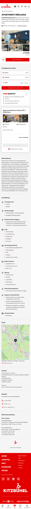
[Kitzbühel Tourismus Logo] (6, 6)
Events (20, 507)
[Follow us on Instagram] (8, 479)
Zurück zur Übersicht (8, 11)
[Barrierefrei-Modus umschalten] (15, 6)
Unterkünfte (27, 507)
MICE (4, 463)
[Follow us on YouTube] (13, 479)
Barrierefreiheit (22, 455)
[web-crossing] (23, 501)
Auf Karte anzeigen (22, 25)
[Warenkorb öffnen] (25, 6)
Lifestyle (6, 460)
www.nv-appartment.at (9, 407)
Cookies (20, 467)
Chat (15, 507)
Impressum (21, 463)
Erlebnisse (8, 507)
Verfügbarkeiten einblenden (16, 149)
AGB (19, 458)
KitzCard (7, 96)
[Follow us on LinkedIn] (18, 479)
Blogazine (6, 467)
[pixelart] (8, 501)
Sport (4, 456)
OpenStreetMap (26, 359)
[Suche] (18, 6)
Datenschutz (21, 460)
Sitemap (20, 465)
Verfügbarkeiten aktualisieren (14, 87)
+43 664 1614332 (7, 400)
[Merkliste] (22, 6)
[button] (28, 6)
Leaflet (20, 359)
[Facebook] (3, 479)
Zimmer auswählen (17, 59)
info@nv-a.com (7, 403)
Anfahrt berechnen (8, 363)
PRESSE (5, 470)
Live (2, 507)
